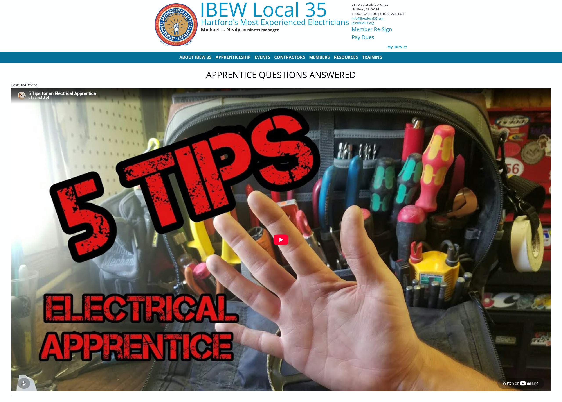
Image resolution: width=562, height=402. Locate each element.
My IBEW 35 (397, 47)
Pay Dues (363, 37)
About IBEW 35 (195, 57)
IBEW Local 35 (263, 9)
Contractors (289, 57)
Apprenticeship (233, 57)
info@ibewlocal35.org (367, 18)
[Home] (176, 24)
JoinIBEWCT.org (363, 23)
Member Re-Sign (372, 29)
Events (262, 57)
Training (372, 57)
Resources (346, 57)
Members (319, 57)
